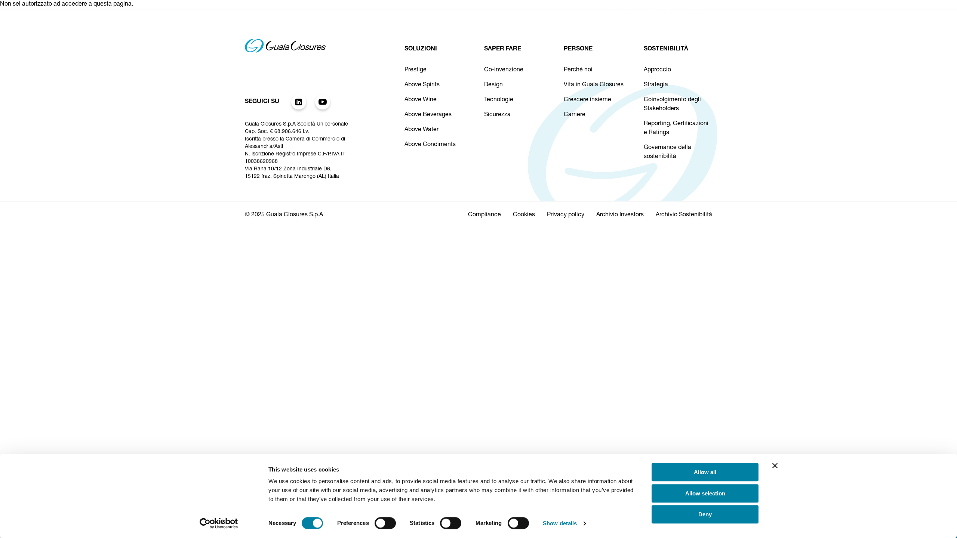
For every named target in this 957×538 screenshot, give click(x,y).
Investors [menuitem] (661, 9)
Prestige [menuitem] (372, 31)
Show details (560, 523)
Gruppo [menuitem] (624, 9)
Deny (705, 514)
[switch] (385, 523)
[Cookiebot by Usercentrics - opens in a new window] (219, 523)
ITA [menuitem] (692, 32)
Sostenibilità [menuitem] (603, 31)
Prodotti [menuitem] (459, 31)
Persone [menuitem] (553, 31)
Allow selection (705, 493)
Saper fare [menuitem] (506, 31)
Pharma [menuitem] (415, 31)
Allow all (705, 472)
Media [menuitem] (696, 9)
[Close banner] (775, 465)
